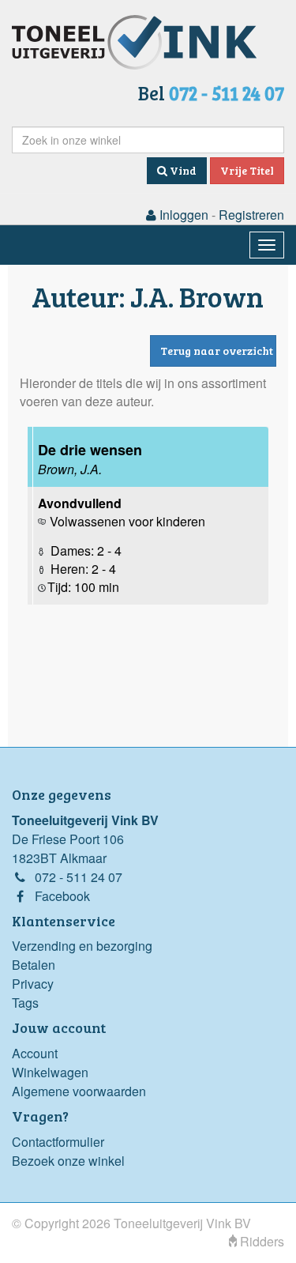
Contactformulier (58, 1142)
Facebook (62, 896)
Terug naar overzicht (216, 350)
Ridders (260, 1241)
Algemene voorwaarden (79, 1091)
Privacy (33, 984)
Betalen (33, 965)
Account (35, 1053)
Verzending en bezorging (82, 946)
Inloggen (182, 214)
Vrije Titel (247, 170)
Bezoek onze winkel (68, 1161)
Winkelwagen (50, 1072)
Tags (25, 1002)
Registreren (251, 214)
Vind (182, 170)
